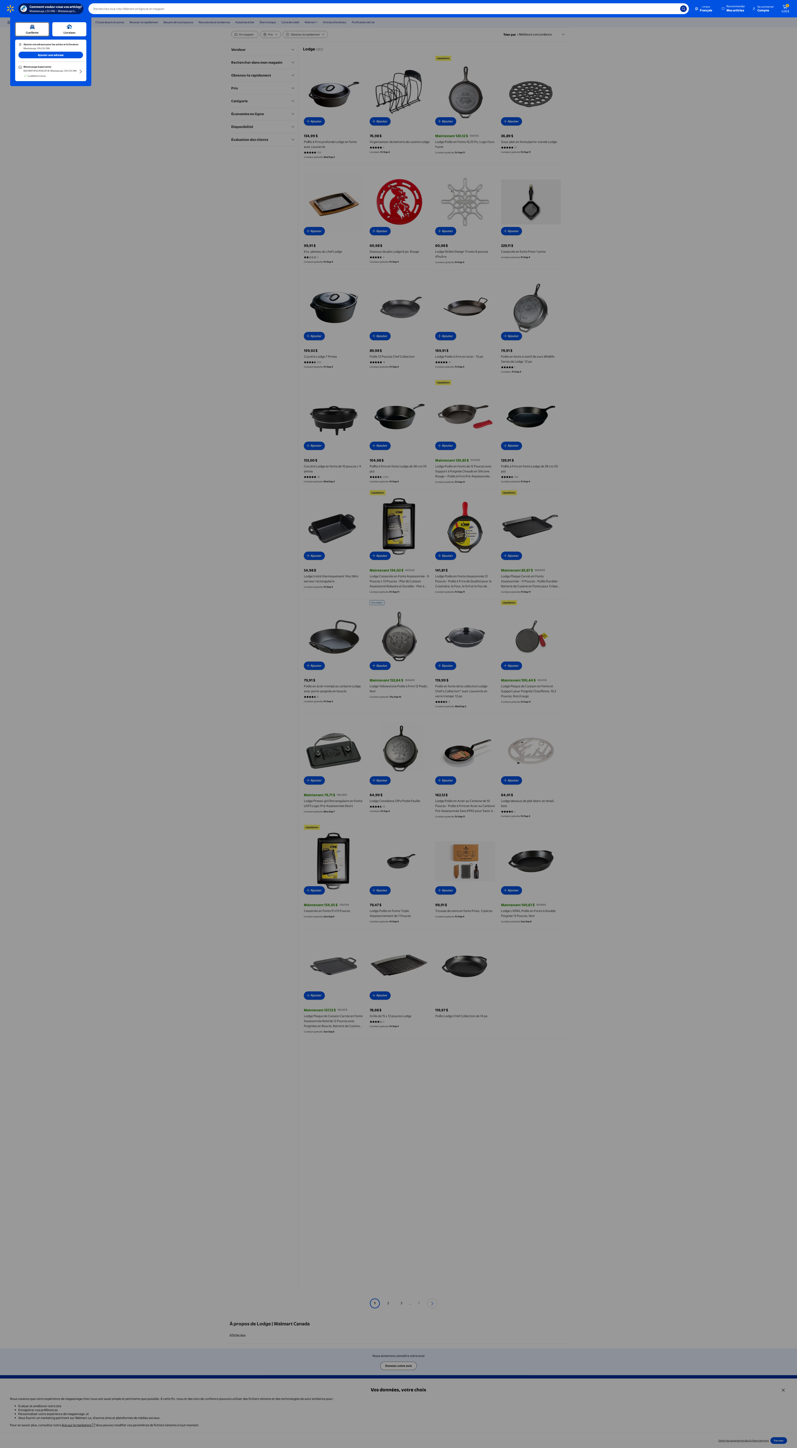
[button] (733, 8)
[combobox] (388, 8)
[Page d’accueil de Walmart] (10, 8)
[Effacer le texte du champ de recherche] (674, 8)
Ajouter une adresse (51, 55)
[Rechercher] (683, 8)
